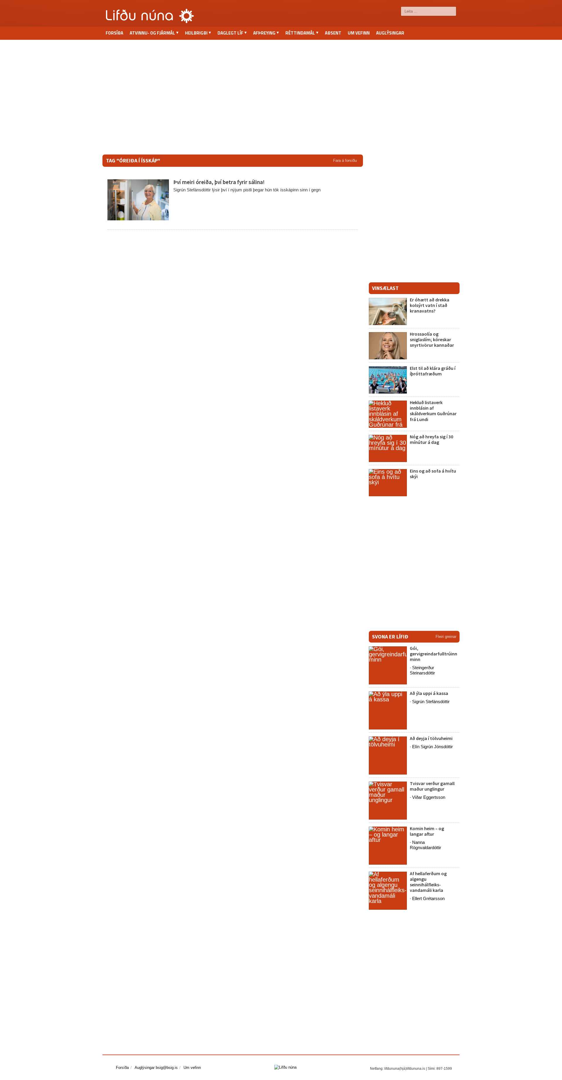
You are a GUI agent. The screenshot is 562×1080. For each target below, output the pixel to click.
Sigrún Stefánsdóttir (431, 701)
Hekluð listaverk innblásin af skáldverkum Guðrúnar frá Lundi (433, 410)
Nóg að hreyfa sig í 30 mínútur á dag (431, 439)
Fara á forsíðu (345, 160)
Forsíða (114, 33)
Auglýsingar (390, 33)
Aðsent (333, 33)
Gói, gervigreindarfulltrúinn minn (433, 653)
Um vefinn (359, 33)
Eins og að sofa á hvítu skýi (433, 473)
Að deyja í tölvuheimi (431, 738)
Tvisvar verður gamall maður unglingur (432, 786)
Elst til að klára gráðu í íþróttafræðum (432, 371)
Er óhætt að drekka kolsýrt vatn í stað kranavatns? (429, 305)
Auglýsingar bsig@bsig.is (156, 1067)
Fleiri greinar (446, 636)
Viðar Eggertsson (428, 797)
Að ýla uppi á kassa (429, 693)
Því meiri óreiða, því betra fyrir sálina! (219, 182)
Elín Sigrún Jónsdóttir (432, 746)
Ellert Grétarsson (428, 898)
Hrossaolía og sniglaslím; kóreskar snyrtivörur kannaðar (432, 339)
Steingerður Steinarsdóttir (422, 670)
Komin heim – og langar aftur (427, 831)
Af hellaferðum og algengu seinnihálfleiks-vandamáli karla (428, 881)
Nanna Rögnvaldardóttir (425, 845)
